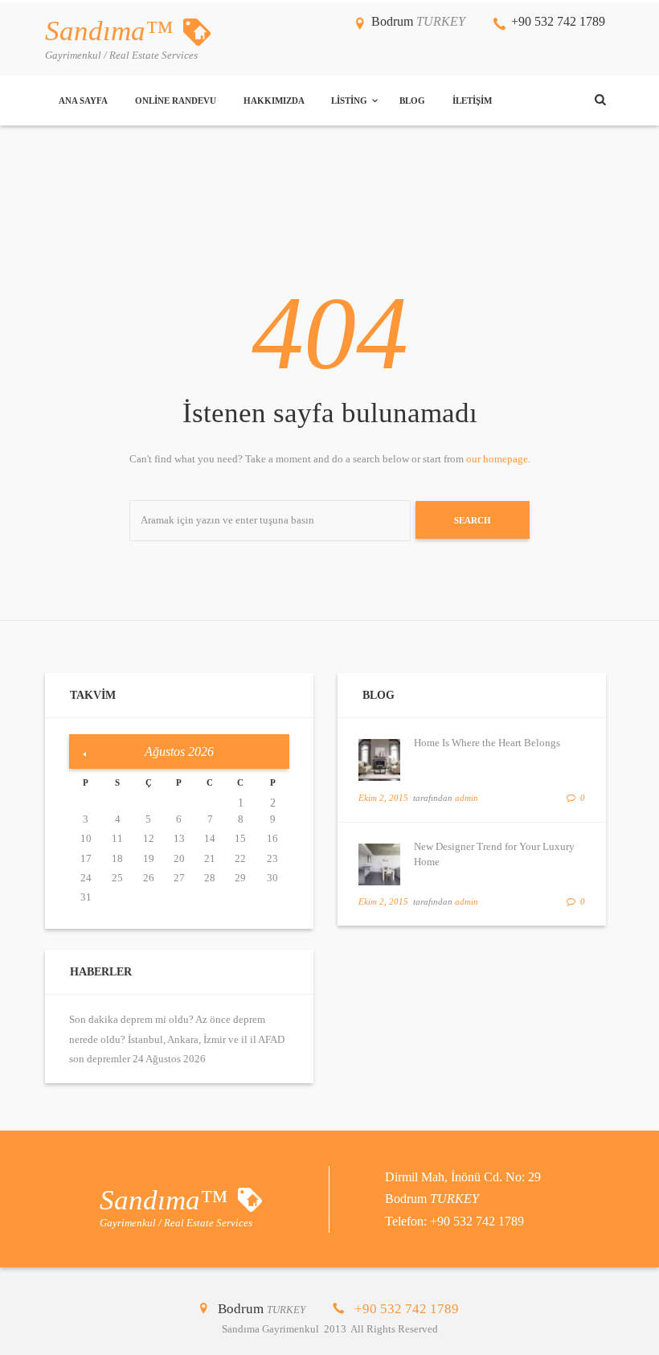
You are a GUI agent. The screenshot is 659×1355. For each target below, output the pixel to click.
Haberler (101, 972)
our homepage (497, 459)
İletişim (472, 100)
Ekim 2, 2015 (383, 798)
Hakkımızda (274, 100)
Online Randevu (175, 100)
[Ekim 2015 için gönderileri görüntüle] (85, 754)
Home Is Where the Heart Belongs (487, 743)
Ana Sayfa (83, 100)
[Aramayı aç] (600, 100)
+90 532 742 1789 (558, 21)
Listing (349, 100)
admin (466, 798)
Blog (412, 100)
